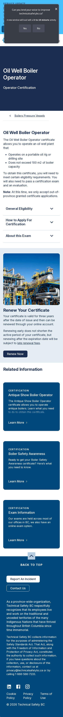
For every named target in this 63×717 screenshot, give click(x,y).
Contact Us (18, 588)
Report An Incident (23, 579)
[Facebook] (20, 686)
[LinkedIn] (11, 686)
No (38, 28)
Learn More (16, 422)
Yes (25, 28)
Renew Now (15, 354)
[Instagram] (29, 686)
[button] (31, 209)
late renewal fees (28, 343)
